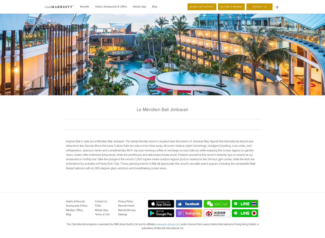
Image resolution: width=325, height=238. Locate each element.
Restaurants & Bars (77, 206)
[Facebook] (189, 204)
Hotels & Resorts (75, 201)
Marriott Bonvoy (127, 210)
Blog (154, 6)
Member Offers (74, 210)
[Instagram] (189, 213)
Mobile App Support (202, 6)
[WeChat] (217, 204)
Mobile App (139, 6)
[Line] (245, 204)
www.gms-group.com (168, 224)
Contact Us (259, 6)
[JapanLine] (245, 213)
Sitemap (122, 214)
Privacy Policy (125, 201)
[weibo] (217, 213)
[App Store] (161, 204)
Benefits (84, 6)
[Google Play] (161, 213)
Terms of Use (102, 214)
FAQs (98, 206)
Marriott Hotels (126, 206)
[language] (277, 7)
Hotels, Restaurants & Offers (111, 6)
